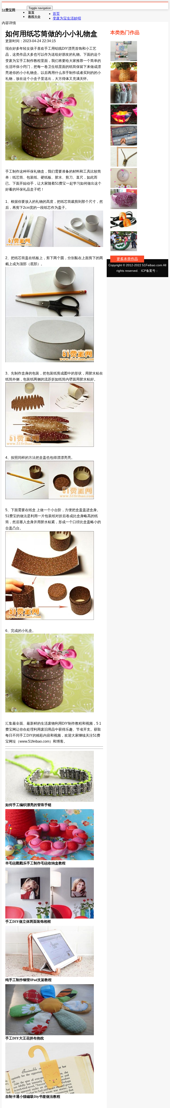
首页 (56, 14)
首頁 (31, 12)
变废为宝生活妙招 (67, 18)
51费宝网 (8, 10)
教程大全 (34, 16)
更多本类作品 (127, 259)
